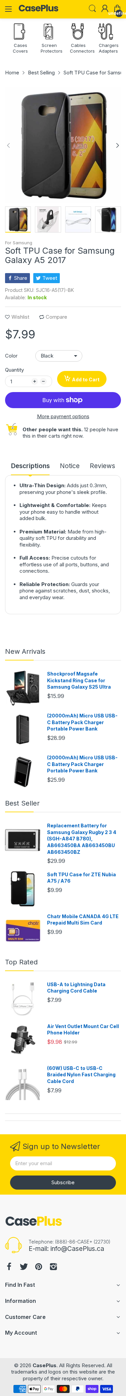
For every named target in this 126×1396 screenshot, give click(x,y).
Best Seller (22, 803)
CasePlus (44, 1365)
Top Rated (21, 962)
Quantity (14, 370)
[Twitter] (24, 1267)
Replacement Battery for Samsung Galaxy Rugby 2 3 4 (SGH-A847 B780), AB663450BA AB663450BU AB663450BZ (81, 838)
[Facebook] (9, 1267)
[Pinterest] (39, 1267)
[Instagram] (53, 1267)
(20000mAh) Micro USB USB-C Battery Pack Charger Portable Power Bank (82, 722)
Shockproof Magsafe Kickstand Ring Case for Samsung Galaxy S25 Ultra (79, 680)
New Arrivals (25, 651)
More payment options (63, 416)
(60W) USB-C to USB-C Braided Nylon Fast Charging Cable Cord (81, 1074)
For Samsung (18, 242)
